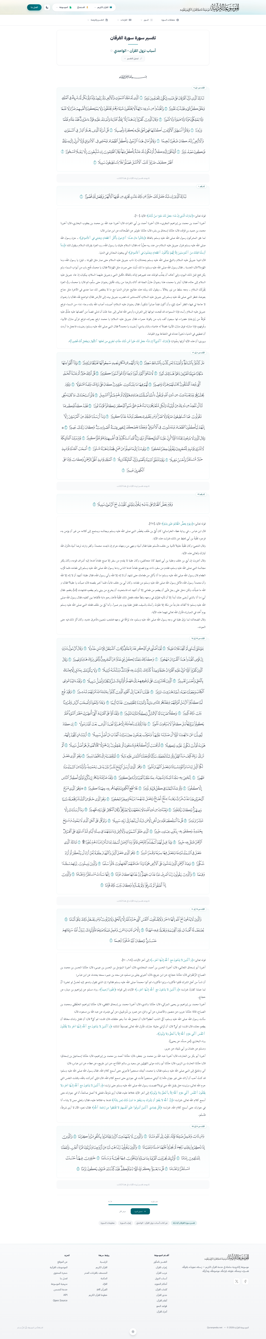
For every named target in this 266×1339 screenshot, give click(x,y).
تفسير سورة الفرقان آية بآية (184, 1223)
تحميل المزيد (138, 1211)
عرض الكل (122, 1211)
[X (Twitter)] (236, 1281)
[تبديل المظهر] (47, 7)
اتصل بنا (34, 7)
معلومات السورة (108, 1223)
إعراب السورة (125, 1223)
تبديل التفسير (133, 58)
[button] (146, 20)
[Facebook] (245, 1281)
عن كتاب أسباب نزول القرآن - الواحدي (151, 1223)
